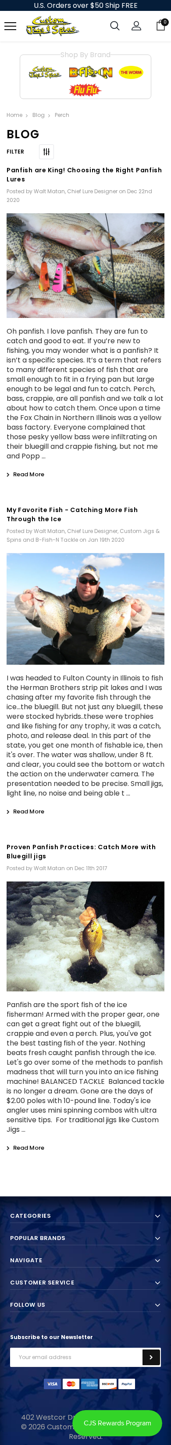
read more (28, 474)
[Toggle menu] (10, 26)
